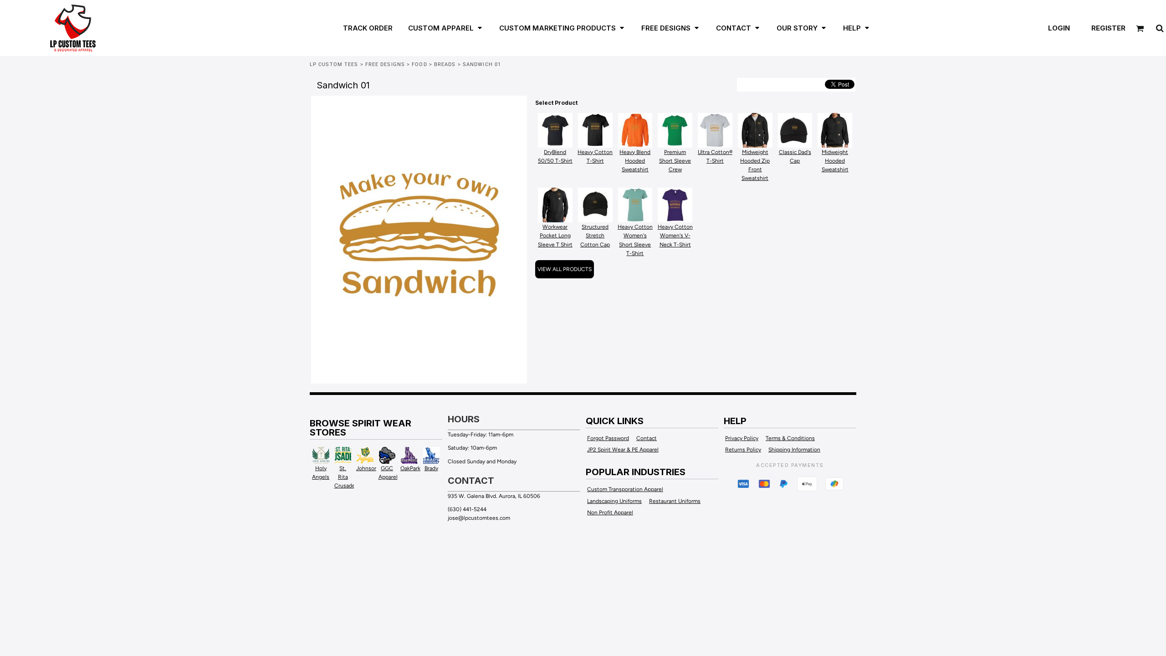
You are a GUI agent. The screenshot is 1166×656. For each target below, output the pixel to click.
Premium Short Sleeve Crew (675, 161)
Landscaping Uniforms (614, 501)
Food (419, 64)
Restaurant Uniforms (675, 501)
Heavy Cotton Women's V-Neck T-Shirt (675, 235)
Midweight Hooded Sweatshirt (835, 161)
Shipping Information (794, 449)
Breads (445, 64)
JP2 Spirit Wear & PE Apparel (623, 449)
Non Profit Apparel (610, 512)
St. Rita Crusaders (347, 477)
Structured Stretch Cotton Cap (595, 235)
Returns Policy (743, 449)
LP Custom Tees (334, 64)
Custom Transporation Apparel (625, 489)
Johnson (367, 468)
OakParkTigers (418, 468)
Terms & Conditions (790, 438)
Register (1108, 28)
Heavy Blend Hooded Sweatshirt (634, 161)
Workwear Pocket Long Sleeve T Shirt (555, 235)
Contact (646, 438)
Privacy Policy (741, 438)
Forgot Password (608, 438)
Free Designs (385, 64)
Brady (431, 468)
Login (1059, 28)
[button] (440, 27)
